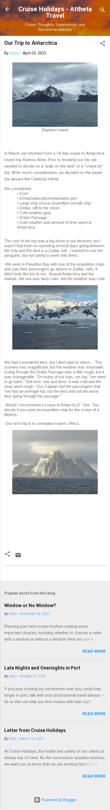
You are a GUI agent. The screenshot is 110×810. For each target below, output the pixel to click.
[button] (102, 44)
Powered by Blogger (58, 799)
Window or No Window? (30, 605)
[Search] (102, 11)
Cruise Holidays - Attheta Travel (55, 12)
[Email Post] (18, 557)
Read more (94, 651)
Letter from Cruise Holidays (35, 730)
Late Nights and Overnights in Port (42, 668)
